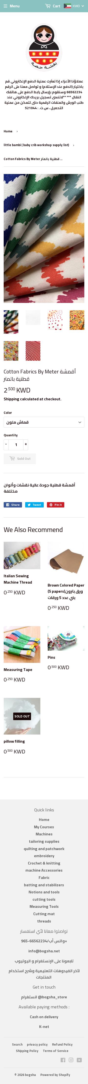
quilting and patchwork (44, 848)
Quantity (11, 435)
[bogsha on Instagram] (71, 1060)
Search (17, 1044)
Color (8, 412)
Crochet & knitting (44, 863)
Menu (15, 6)
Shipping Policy (27, 1051)
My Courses (44, 826)
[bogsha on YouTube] (79, 1060)
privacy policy (37, 1044)
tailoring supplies (44, 841)
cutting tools (44, 899)
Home (8, 131)
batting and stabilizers (44, 884)
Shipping (11, 399)
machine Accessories (44, 870)
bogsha (30, 1075)
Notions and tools (44, 892)
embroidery (44, 855)
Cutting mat (44, 913)
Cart (56, 6)
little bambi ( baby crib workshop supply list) (36, 145)
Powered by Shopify (55, 1075)
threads (44, 921)
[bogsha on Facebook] (63, 1060)
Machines (44, 834)
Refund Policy (62, 1044)
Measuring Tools (44, 906)
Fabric (44, 877)
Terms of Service (55, 1051)
